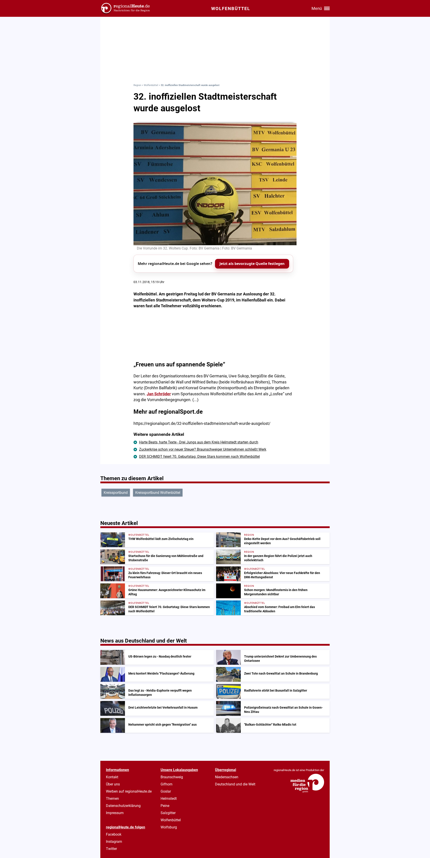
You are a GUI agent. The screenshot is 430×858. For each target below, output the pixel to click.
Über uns (113, 784)
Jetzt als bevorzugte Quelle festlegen (252, 263)
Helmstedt (169, 798)
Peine (165, 806)
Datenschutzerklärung (123, 806)
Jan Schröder (159, 394)
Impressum (115, 813)
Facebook (113, 834)
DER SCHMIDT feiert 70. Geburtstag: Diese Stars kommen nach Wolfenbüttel (199, 456)
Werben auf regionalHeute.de (129, 791)
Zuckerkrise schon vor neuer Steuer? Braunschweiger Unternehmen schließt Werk (202, 449)
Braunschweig (172, 777)
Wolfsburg (169, 827)
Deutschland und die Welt (235, 784)
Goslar (166, 791)
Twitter (111, 849)
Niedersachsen (226, 777)
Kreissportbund (116, 492)
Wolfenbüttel (151, 85)
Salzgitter (168, 813)
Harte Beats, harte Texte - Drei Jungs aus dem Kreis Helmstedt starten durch (198, 442)
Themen (112, 798)
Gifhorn (166, 784)
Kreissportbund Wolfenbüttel (157, 492)
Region (137, 85)
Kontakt (112, 777)
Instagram (114, 841)
